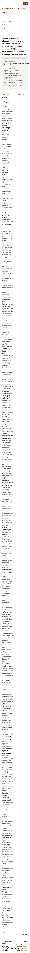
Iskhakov (6, 84)
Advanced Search (24, 3)
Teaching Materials (7, 25)
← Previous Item (6, 933)
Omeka (4, 943)
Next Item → (24, 934)
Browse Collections (7, 21)
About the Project (6, 32)
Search (27, 3)
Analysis (4, 28)
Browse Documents (7, 17)
